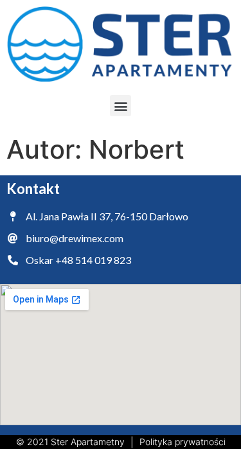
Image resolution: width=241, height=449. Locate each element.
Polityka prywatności (182, 441)
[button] (120, 105)
